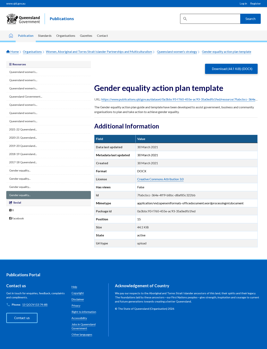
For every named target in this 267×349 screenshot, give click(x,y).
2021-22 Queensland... (23, 129)
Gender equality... (19, 170)
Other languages (82, 334)
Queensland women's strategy (177, 51)
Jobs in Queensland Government (84, 326)
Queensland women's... (23, 72)
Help (74, 286)
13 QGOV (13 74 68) (34, 304)
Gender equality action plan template (226, 51)
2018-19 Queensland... (23, 154)
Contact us (22, 318)
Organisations (65, 35)
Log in (243, 3)
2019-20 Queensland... (23, 145)
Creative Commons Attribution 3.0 (160, 179)
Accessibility (79, 318)
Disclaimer (78, 299)
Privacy (76, 305)
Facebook (18, 218)
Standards (45, 35)
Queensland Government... (25, 96)
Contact (102, 35)
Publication (25, 35)
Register (255, 3)
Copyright (78, 293)
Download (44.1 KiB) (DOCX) (232, 69)
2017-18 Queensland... (23, 162)
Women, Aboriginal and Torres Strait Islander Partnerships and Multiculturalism (99, 51)
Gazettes (86, 35)
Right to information (84, 311)
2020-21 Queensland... (23, 137)
